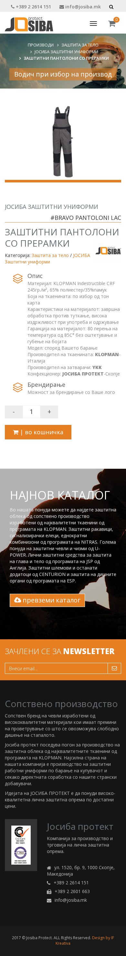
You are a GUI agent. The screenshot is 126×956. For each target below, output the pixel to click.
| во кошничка (40, 432)
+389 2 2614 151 (33, 7)
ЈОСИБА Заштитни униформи (66, 52)
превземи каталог (50, 600)
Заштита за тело (80, 45)
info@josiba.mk (82, 7)
